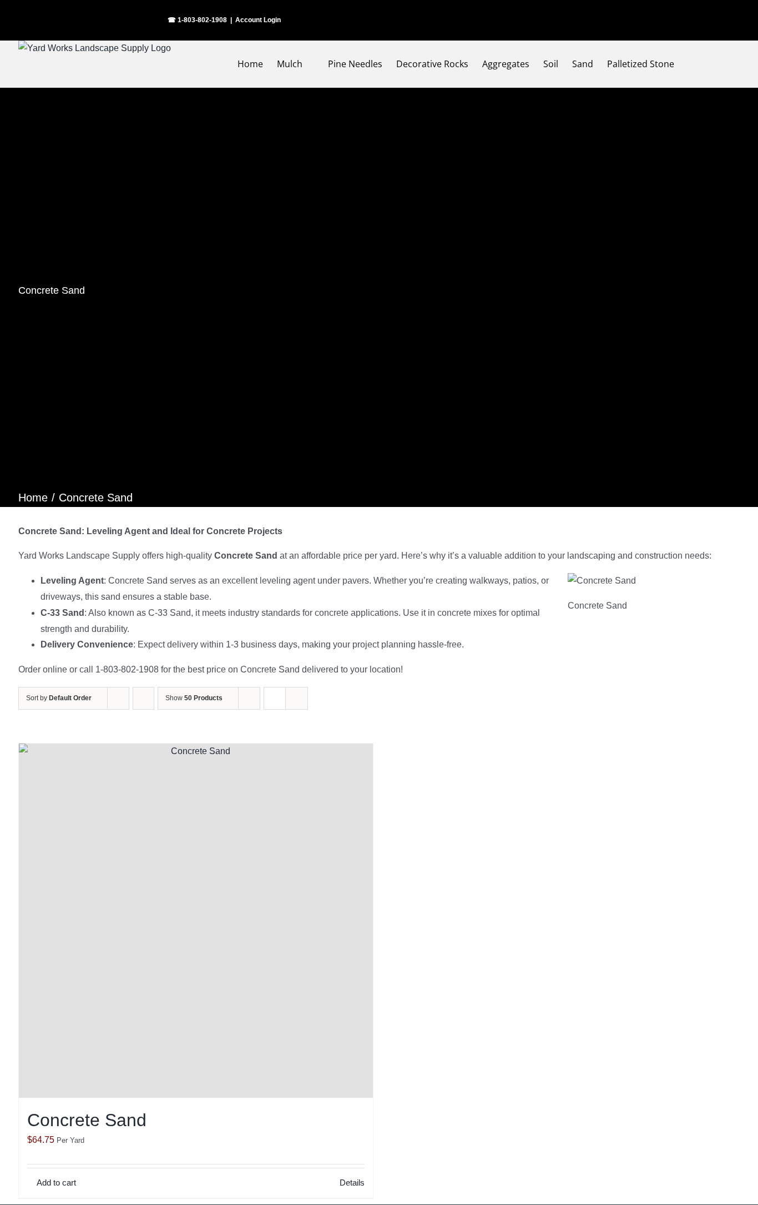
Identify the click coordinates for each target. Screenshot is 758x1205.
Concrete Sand (86, 1120)
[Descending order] (143, 698)
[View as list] (296, 698)
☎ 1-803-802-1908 (197, 20)
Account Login (258, 20)
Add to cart (56, 1182)
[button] (717, 64)
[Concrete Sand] (196, 921)
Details (352, 1182)
